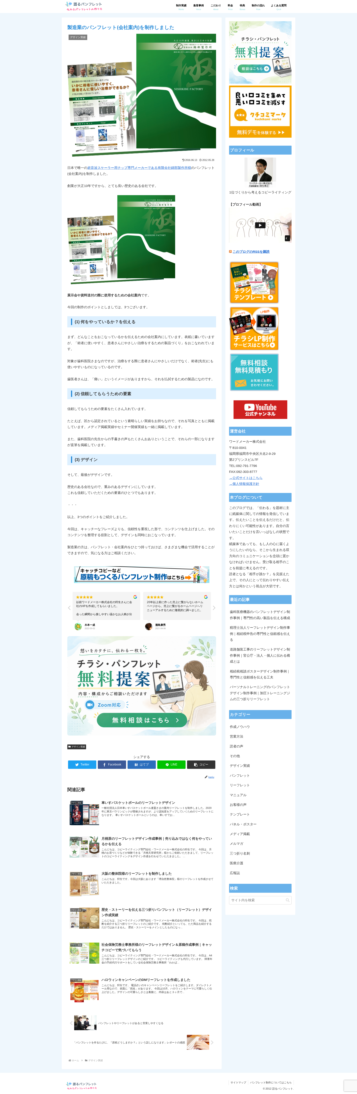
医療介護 (236, 863)
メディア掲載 (240, 834)
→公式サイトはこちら (246, 478)
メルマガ (236, 843)
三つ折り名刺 (240, 853)
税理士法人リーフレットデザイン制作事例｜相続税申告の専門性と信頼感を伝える (260, 634)
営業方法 (236, 736)
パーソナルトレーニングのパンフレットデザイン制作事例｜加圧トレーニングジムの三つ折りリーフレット (260, 693)
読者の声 (236, 746)
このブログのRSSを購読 (251, 252)
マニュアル (238, 795)
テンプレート (240, 814)
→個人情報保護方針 (244, 484)
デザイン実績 (78, 746)
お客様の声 (238, 805)
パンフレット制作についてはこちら (271, 1082)
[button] (214, 609)
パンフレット (240, 775)
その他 (235, 756)
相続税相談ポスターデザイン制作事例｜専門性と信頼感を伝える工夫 (260, 674)
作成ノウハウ (240, 727)
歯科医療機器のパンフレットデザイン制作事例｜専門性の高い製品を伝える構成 (260, 615)
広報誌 (235, 873)
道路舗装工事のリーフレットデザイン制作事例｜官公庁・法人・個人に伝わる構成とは (260, 655)
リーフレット (240, 785)
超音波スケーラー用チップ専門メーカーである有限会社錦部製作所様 (139, 168)
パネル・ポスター (243, 824)
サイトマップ (238, 1082)
